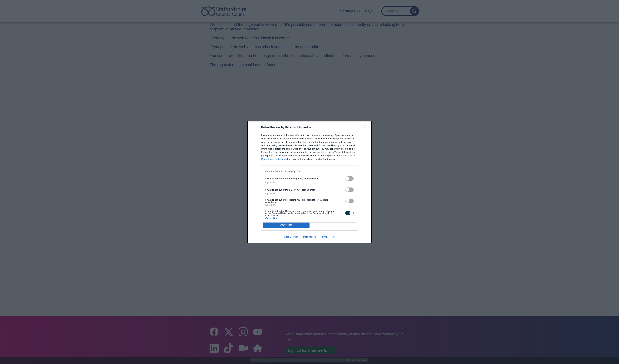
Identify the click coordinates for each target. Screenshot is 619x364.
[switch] (349, 178)
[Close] (365, 128)
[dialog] (309, 182)
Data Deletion (291, 236)
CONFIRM (286, 225)
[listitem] (309, 171)
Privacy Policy (328, 236)
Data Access (309, 236)
